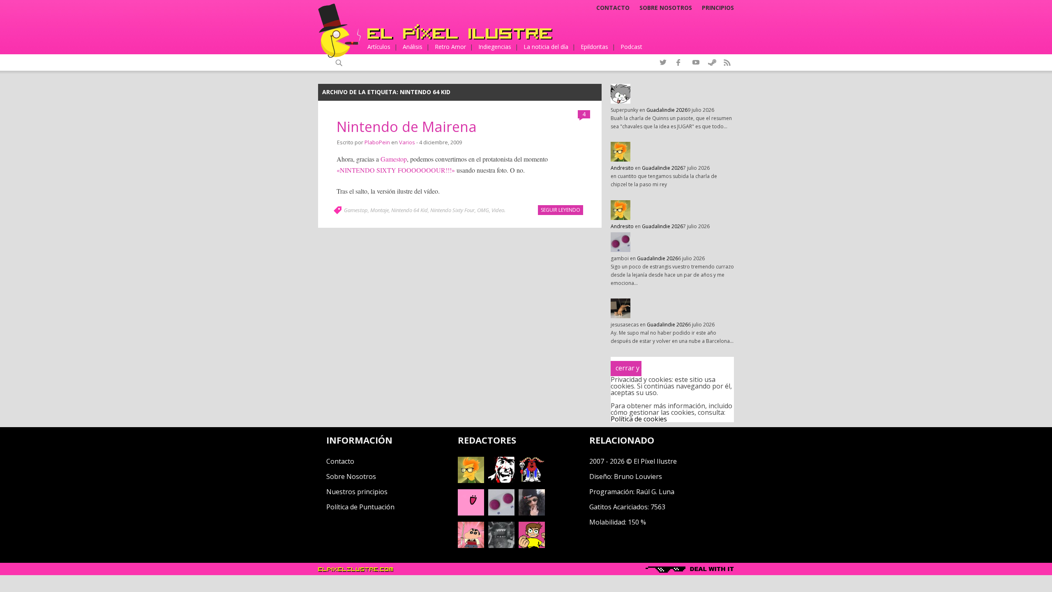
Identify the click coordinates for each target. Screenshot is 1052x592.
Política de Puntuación (360, 506)
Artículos (378, 47)
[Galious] (532, 480)
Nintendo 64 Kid (409, 210)
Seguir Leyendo (560, 209)
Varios (407, 142)
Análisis (412, 47)
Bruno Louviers (638, 476)
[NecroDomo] (501, 545)
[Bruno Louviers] (471, 513)
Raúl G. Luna (655, 491)
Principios (718, 8)
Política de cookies (639, 418)
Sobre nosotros (665, 8)
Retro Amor (450, 47)
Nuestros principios (357, 491)
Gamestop (394, 159)
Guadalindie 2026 (666, 109)
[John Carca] (532, 513)
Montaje (379, 210)
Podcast (631, 47)
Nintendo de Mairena (407, 126)
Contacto (613, 8)
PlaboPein (377, 142)
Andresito (622, 167)
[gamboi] (501, 513)
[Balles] (532, 545)
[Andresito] (471, 480)
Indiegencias (494, 47)
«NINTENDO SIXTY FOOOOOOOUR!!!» (396, 170)
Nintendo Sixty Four (452, 210)
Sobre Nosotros (351, 476)
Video (497, 210)
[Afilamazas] (471, 545)
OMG (483, 210)
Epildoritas (594, 47)
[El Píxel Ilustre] (459, 31)
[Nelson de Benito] (501, 480)
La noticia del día (546, 47)
